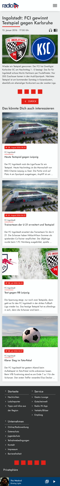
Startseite (13, 391)
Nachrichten (13, 397)
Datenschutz (13, 431)
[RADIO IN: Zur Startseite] (26, 5)
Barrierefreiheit (14, 453)
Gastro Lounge (41, 397)
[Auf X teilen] (26, 91)
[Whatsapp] (36, 462)
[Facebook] (23, 462)
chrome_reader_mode (55, 30)
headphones (50, 30)
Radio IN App (41, 406)
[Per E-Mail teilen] (40, 91)
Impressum (13, 449)
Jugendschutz (14, 436)
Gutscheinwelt (40, 401)
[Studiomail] (16, 462)
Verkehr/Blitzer (41, 410)
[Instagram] (30, 462)
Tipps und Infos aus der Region (17, 408)
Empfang (38, 414)
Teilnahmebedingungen (18, 440)
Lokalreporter (14, 401)
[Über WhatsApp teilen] (33, 91)
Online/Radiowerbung (18, 427)
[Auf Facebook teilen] (20, 91)
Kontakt (11, 444)
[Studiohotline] (43, 462)
